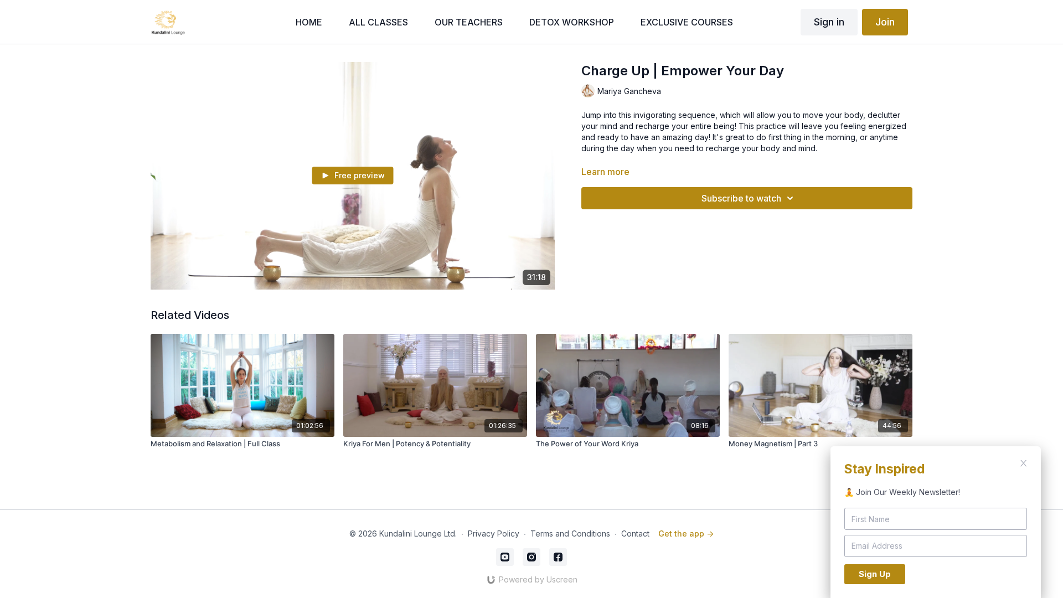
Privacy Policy (493, 533)
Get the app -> (686, 533)
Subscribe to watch (741, 198)
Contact (635, 533)
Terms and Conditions (570, 533)
